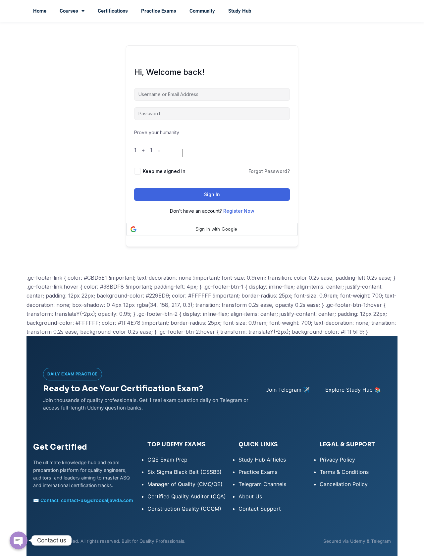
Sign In (212, 194)
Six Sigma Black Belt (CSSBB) (184, 472)
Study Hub (239, 11)
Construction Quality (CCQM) (184, 508)
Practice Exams (158, 11)
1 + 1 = (150, 150)
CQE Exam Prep (167, 459)
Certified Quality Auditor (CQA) (186, 496)
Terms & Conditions (344, 472)
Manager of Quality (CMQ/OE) (185, 484)
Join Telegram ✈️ (288, 389)
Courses (69, 11)
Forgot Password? (269, 171)
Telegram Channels (262, 484)
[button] (212, 229)
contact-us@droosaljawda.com (97, 500)
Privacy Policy (337, 459)
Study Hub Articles (262, 459)
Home (39, 11)
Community (202, 11)
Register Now (238, 211)
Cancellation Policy (344, 484)
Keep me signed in (164, 171)
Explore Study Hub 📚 (353, 389)
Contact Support (259, 508)
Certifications (113, 11)
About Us (250, 496)
